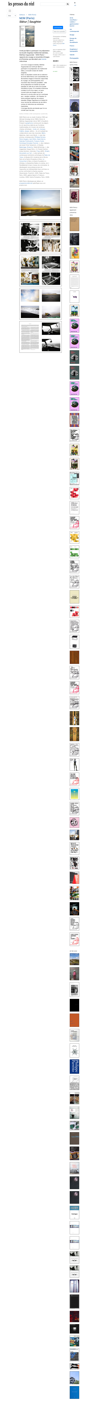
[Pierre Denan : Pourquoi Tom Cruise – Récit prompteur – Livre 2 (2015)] (75, 522)
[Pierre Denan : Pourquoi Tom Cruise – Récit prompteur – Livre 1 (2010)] (75, 687)
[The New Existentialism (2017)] (75, 493)
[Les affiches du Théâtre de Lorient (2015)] (75, 74)
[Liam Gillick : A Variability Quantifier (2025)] (75, 959)
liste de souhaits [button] (59, 31)
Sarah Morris (41, 139)
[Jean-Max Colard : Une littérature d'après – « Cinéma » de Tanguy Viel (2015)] (75, 581)
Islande (43, 59)
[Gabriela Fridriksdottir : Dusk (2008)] (75, 822)
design (27, 131)
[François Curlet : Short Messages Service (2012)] (75, 1050)
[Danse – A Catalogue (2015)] (75, 551)
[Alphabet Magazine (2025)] (75, 239)
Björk (43, 133)
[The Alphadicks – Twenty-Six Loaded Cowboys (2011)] (75, 137)
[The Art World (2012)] (75, 90)
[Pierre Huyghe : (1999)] (75, 1316)
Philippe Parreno (40, 137)
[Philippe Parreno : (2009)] (75, 734)
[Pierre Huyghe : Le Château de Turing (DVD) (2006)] (75, 908)
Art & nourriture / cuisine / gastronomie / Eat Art (74, 22)
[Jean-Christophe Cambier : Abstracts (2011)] (75, 672)
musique (42, 129)
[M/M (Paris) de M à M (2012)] (75, 105)
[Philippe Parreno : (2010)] (75, 1066)
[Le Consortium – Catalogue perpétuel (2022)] (75, 310)
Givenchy (30, 147)
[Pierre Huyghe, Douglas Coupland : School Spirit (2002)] (75, 1257)
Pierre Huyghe (23, 139)
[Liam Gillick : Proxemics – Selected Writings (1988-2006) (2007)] (75, 1112)
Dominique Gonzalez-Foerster (28, 143)
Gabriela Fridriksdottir (26, 141)
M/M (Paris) (32, 15)
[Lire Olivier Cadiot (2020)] (75, 435)
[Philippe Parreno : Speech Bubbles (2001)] (75, 1286)
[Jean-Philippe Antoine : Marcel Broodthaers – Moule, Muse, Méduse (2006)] (75, 924)
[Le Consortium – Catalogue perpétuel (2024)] (75, 266)
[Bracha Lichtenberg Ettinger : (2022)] (75, 357)
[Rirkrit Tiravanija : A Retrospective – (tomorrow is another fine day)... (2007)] (75, 848)
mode (34, 129)
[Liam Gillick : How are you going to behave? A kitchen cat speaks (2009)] (75, 1083)
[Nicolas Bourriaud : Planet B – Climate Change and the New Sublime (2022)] (75, 325)
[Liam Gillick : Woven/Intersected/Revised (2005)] (75, 1138)
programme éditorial (25, 183)
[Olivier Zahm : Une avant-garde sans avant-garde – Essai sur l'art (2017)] (75, 507)
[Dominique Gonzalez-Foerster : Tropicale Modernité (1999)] (75, 1328)
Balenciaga (22, 147)
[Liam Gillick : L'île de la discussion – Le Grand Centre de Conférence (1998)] (75, 1354)
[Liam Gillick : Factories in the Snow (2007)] (75, 1098)
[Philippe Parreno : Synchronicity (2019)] (75, 1005)
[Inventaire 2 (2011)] (75, 153)
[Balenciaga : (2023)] (75, 973)
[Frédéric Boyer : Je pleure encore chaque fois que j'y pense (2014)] (75, 597)
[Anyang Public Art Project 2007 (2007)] (75, 835)
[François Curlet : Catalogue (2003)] (75, 1212)
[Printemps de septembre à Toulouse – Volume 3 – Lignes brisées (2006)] (75, 893)
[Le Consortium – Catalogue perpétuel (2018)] (75, 464)
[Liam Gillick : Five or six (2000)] (75, 1301)
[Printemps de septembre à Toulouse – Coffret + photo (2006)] (75, 196)
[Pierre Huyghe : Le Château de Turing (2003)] (75, 1182)
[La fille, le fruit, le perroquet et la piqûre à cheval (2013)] (75, 641)
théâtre (21, 131)
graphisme (29, 123)
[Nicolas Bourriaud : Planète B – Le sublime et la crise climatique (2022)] (75, 341)
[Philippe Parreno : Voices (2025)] (75, 253)
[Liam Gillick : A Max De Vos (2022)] (75, 989)
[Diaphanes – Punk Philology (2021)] (75, 420)
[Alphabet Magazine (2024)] (75, 296)
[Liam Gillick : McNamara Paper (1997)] (75, 1377)
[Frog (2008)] (75, 764)
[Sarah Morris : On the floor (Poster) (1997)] (75, 1366)
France (72, 46)
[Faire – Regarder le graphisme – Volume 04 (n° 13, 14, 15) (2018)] (75, 478)
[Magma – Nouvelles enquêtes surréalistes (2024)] (75, 281)
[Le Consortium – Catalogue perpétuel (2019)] (75, 450)
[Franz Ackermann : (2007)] (75, 877)
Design (72, 35)
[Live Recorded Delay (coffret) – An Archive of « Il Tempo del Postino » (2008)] (75, 183)
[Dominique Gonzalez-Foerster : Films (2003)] (75, 1227)
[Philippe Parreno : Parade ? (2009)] (75, 718)
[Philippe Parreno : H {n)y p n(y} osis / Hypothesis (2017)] (75, 1020)
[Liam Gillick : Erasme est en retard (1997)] (75, 1392)
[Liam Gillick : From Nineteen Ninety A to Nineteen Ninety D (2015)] (75, 1035)
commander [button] (58, 27)
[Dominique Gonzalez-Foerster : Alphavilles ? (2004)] (75, 1168)
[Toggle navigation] (10, 11)
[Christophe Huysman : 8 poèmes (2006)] (75, 939)
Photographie (74, 58)
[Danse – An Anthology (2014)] (75, 611)
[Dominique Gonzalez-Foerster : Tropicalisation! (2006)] (75, 1125)
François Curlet (39, 141)
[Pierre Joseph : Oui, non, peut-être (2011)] (75, 657)
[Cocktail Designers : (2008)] (75, 794)
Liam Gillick (32, 139)
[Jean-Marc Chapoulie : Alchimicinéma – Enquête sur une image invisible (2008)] (75, 779)
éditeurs (22, 15)
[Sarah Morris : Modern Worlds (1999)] (75, 1341)
